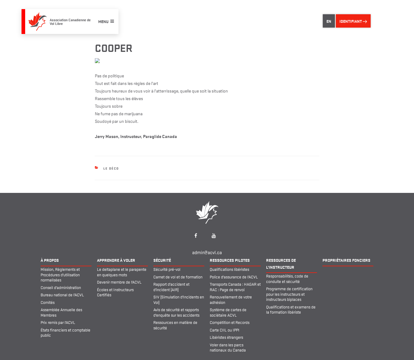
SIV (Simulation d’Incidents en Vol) (178, 299)
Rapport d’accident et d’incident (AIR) (171, 286)
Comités (48, 302)
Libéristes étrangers (226, 337)
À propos (50, 260)
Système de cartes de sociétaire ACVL (228, 312)
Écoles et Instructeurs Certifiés (115, 292)
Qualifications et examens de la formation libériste (291, 309)
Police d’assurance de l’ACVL (234, 277)
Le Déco (111, 167)
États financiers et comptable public (65, 332)
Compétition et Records (229, 322)
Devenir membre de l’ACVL (119, 282)
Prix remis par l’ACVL (58, 322)
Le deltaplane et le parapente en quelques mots (121, 272)
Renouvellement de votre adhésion (231, 299)
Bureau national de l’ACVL (62, 294)
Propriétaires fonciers (346, 260)
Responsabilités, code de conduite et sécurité (287, 278)
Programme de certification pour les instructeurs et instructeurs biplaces (289, 293)
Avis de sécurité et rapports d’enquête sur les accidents (176, 312)
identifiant (351, 21)
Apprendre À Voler (116, 260)
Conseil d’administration (61, 287)
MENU (103, 21)
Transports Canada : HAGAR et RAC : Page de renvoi (235, 286)
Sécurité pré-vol (166, 269)
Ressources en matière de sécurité (175, 325)
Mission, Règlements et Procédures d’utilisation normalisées (60, 274)
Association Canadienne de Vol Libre (70, 21)
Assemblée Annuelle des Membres (61, 312)
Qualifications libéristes (229, 269)
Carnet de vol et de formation (177, 277)
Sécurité (162, 260)
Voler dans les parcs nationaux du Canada (228, 347)
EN (328, 21)
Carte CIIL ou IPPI (224, 330)
